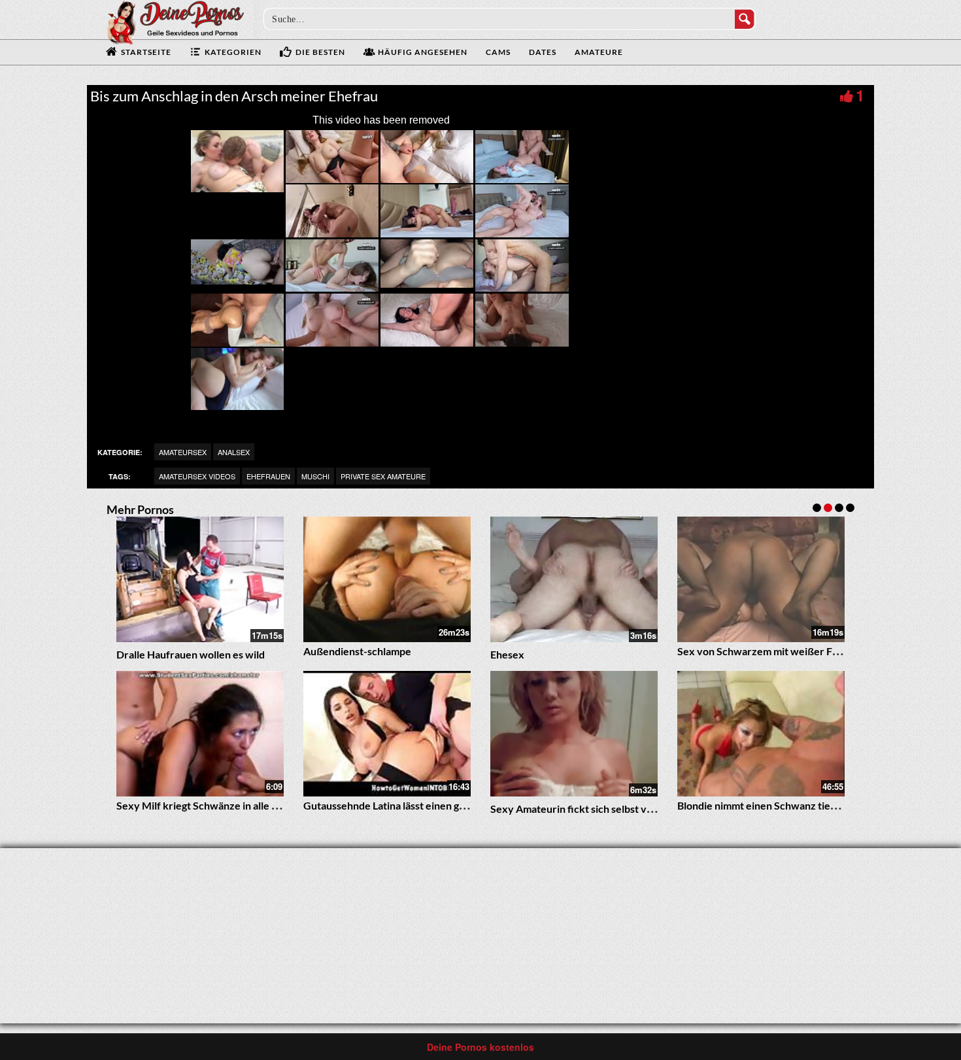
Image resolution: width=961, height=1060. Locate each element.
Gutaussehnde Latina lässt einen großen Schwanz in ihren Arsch (450, 805)
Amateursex (183, 452)
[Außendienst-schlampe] (387, 579)
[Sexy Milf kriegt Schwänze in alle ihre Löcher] (200, 733)
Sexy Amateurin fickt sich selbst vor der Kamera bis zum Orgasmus (645, 808)
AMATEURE (599, 52)
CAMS (498, 52)
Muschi (315, 476)
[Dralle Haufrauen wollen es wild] (200, 579)
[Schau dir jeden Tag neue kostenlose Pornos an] (175, 20)
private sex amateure (383, 476)
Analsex (234, 452)
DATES (542, 52)
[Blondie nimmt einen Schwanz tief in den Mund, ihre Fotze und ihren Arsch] (761, 733)
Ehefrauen (268, 476)
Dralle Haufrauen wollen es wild (190, 654)
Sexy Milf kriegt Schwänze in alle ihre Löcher (220, 805)
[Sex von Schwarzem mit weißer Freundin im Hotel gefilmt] (761, 579)
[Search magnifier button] (744, 19)
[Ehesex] (574, 579)
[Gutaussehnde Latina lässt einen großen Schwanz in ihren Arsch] (387, 733)
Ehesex (507, 654)
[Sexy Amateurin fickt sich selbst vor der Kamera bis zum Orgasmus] (574, 733)
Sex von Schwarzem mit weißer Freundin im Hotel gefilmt (811, 651)
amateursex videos (197, 476)
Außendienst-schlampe (357, 651)
